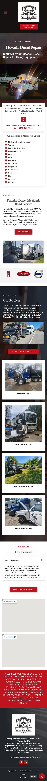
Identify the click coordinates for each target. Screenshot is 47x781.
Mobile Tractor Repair (23, 487)
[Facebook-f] (21, 762)
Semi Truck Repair (23, 528)
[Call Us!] (42, 776)
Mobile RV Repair (23, 444)
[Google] (26, 762)
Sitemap (23, 774)
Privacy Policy (23, 778)
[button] (5, 12)
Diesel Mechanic (23, 393)
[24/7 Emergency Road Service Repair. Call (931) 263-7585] (23, 119)
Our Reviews (23, 552)
